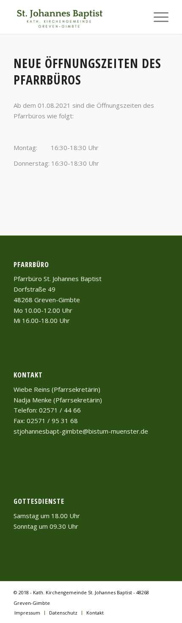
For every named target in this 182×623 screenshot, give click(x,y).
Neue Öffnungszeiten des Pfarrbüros (87, 71)
